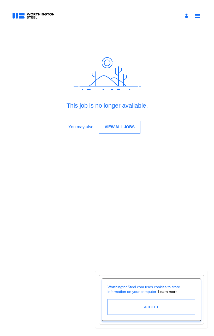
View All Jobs (120, 127)
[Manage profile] (187, 15)
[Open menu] (197, 16)
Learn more (167, 291)
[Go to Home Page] (33, 16)
